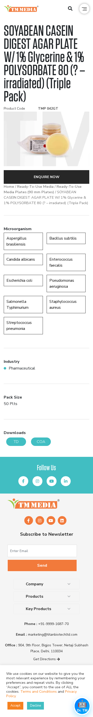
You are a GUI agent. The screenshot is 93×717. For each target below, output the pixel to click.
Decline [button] (35, 705)
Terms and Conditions (38, 691)
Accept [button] (15, 705)
